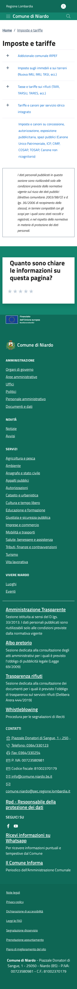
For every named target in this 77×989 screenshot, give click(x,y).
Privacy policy (15, 902)
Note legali (13, 892)
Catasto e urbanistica (22, 495)
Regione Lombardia (19, 6)
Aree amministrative (21, 377)
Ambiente (13, 465)
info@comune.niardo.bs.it (31, 776)
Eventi (11, 591)
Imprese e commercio (22, 525)
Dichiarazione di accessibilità (24, 911)
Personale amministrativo (26, 399)
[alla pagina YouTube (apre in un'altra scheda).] (15, 825)
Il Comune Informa (24, 862)
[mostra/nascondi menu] (8, 16)
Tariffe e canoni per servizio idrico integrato (41, 108)
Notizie (11, 428)
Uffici (10, 384)
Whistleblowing (22, 709)
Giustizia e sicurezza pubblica (28, 517)
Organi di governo (19, 369)
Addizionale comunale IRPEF (37, 55)
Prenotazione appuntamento (25, 939)
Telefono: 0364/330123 (29, 745)
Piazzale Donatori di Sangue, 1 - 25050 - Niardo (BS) (41, 737)
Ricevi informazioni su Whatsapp (28, 837)
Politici (11, 391)
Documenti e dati (19, 406)
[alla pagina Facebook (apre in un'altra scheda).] (8, 825)
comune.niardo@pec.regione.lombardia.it (38, 791)
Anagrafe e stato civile (23, 473)
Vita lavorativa (17, 562)
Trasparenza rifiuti (24, 675)
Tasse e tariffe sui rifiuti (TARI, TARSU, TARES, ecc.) (39, 90)
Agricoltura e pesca (20, 458)
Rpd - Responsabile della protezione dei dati (31, 804)
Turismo (12, 554)
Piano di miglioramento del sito (26, 949)
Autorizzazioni (17, 488)
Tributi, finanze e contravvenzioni (31, 547)
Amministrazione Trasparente (36, 609)
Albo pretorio (19, 642)
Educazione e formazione (25, 510)
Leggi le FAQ (14, 920)
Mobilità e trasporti (20, 532)
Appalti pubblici (17, 480)
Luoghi (11, 584)
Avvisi (10, 436)
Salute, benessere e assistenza (29, 539)
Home (7, 30)
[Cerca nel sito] (68, 16)
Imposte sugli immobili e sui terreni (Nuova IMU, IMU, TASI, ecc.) (42, 71)
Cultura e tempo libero (23, 502)
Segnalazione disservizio (22, 930)
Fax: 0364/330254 (25, 752)
